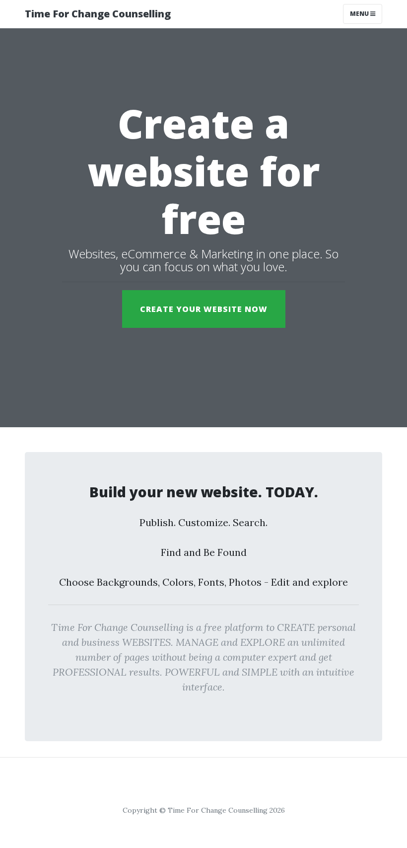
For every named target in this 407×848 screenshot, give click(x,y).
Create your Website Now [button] (204, 309)
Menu (360, 13)
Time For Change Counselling (98, 13)
